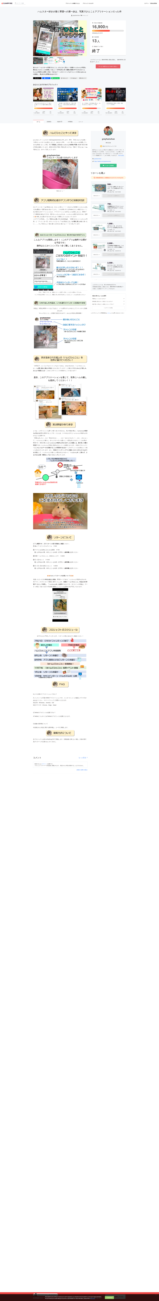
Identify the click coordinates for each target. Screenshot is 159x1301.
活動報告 (49, 121)
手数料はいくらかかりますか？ (99, 298)
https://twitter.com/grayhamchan (102, 161)
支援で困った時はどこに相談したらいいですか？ (103, 304)
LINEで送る (56, 78)
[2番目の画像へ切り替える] (49, 60)
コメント (81, 121)
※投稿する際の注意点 (81, 770)
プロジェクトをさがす (88, 3)
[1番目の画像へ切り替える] (38, 60)
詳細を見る (95, 195)
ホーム (38, 122)
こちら (108, 313)
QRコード (83, 78)
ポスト (38, 78)
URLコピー (65, 78)
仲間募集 (70, 121)
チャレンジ (85, 15)
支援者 (59, 121)
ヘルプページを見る (108, 308)
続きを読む (121, 155)
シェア (47, 78)
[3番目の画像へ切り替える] (60, 60)
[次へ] (85, 38)
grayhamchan (76, 15)
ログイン (146, 3)
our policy (93, 1298)
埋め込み (74, 78)
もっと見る (82, 757)
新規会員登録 (153, 3)
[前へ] (35, 38)
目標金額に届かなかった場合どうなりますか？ (102, 301)
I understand (109, 1297)
